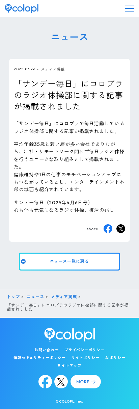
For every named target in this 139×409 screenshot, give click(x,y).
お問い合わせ (46, 350)
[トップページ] (21, 8)
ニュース (35, 296)
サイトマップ (69, 365)
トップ (13, 296)
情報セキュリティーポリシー (39, 357)
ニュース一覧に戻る (69, 261)
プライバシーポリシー (84, 350)
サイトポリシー (86, 357)
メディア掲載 (53, 69)
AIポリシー (115, 357)
